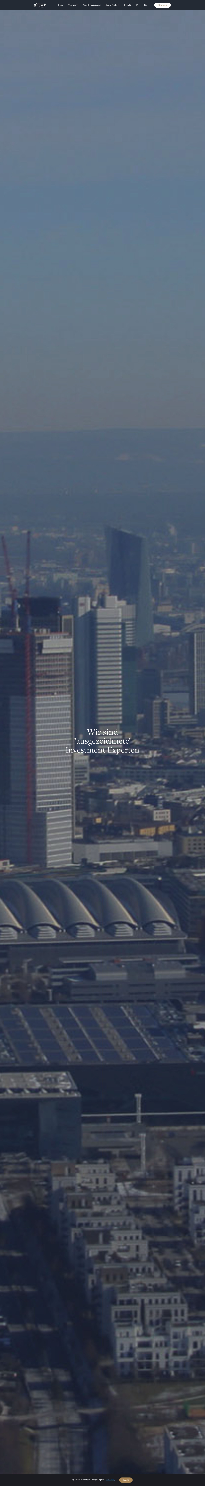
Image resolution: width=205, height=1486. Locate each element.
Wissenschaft (162, 5)
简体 (145, 5)
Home (60, 5)
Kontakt (127, 5)
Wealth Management (91, 5)
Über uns (72, 5)
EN (137, 5)
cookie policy (110, 1480)
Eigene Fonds (111, 5)
